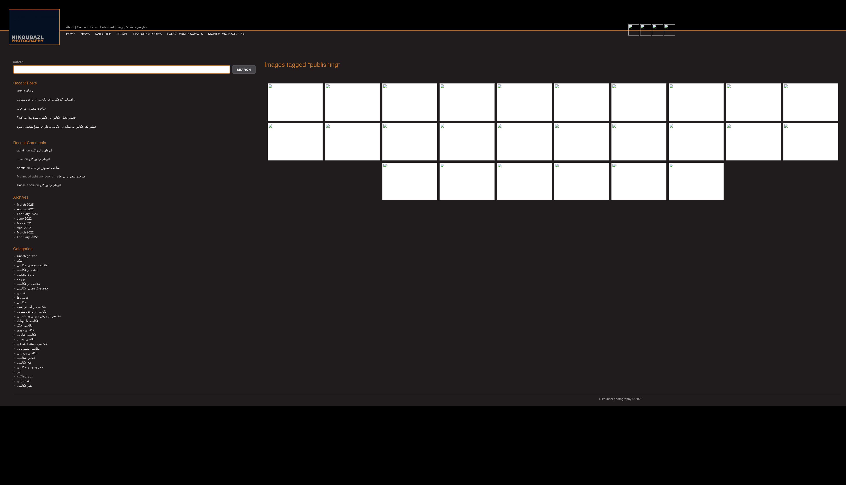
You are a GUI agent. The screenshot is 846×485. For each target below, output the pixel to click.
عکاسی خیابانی (27, 334)
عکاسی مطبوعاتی (28, 348)
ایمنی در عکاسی (27, 270)
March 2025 (25, 204)
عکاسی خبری (26, 330)
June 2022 (24, 218)
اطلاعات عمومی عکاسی (32, 265)
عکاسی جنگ (25, 325)
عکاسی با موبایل (28, 321)
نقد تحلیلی (23, 381)
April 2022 (24, 227)
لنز (18, 371)
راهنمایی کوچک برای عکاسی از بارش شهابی (46, 99)
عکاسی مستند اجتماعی (32, 344)
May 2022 (24, 223)
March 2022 (25, 232)
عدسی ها (23, 297)
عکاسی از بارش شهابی (32, 311)
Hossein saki (26, 185)
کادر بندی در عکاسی (30, 367)
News (85, 33)
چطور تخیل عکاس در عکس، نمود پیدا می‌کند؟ (46, 117)
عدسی (21, 293)
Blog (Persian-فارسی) (132, 27)
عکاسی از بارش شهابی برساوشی (39, 316)
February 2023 (27, 214)
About (70, 27)
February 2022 (27, 237)
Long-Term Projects (185, 33)
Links (94, 27)
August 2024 (26, 209)
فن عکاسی (24, 362)
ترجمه (21, 279)
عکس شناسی (26, 358)
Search (18, 61)
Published (107, 27)
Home (70, 33)
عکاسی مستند (26, 339)
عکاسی (22, 302)
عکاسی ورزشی (27, 353)
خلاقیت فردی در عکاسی (32, 288)
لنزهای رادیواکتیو (41, 150)
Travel (122, 33)
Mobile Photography (226, 33)
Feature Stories (147, 33)
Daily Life (103, 33)
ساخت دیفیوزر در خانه (31, 108)
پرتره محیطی (25, 274)
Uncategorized (27, 256)
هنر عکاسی (24, 385)
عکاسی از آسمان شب (31, 307)
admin (21, 150)
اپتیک (20, 260)
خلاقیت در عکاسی (29, 283)
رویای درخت (25, 90)
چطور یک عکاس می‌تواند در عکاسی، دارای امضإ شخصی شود (57, 126)
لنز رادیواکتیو (25, 376)
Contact (82, 27)
